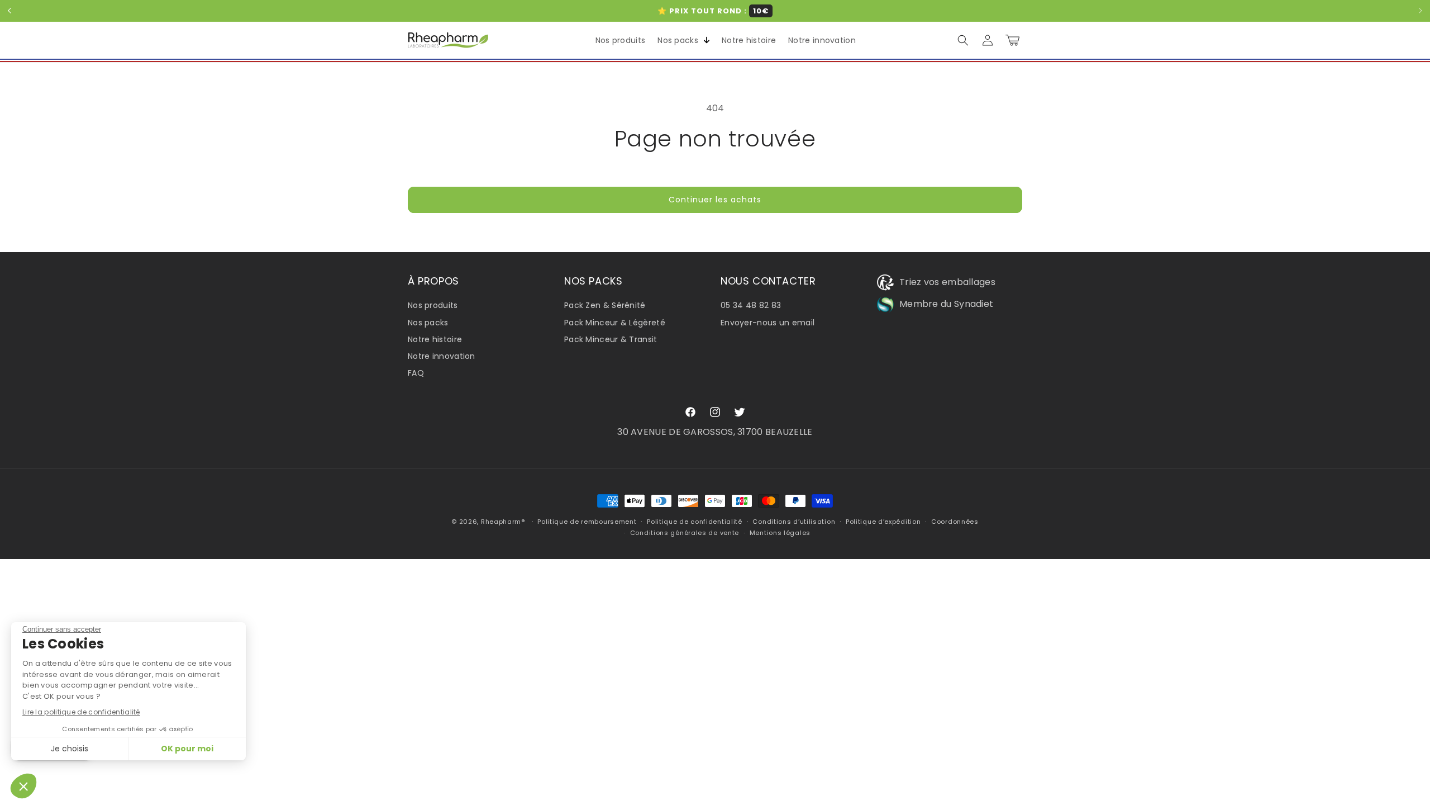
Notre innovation (441, 356)
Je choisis (69, 748)
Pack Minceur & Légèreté (614, 322)
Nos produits (433, 305)
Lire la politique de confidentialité (81, 712)
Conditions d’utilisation (793, 521)
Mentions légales (780, 532)
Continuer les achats (715, 199)
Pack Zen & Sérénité (605, 305)
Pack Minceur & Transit (610, 339)
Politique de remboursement (586, 521)
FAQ (416, 372)
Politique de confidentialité (694, 521)
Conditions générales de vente (684, 532)
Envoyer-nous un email (767, 322)
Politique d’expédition (883, 521)
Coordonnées (955, 521)
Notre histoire (435, 339)
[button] (681, 40)
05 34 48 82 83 (751, 305)
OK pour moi (187, 748)
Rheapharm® (503, 521)
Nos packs (428, 322)
